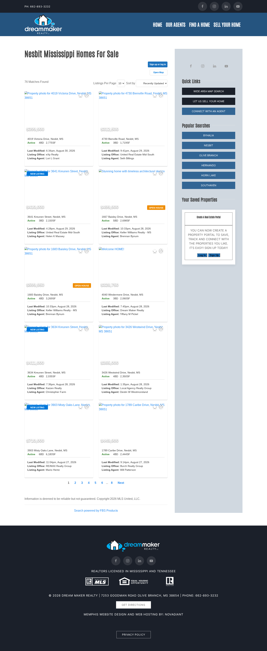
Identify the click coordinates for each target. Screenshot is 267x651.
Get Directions (133, 604)
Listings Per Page (104, 83)
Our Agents (175, 24)
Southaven (208, 185)
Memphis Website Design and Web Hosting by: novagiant (133, 614)
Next (121, 482)
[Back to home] (44, 24)
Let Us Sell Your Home (208, 101)
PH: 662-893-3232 (37, 6)
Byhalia (208, 135)
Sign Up (214, 255)
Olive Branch (208, 155)
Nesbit (208, 145)
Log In (202, 255)
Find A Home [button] (199, 24)
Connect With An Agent (208, 111)
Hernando (208, 165)
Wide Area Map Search (208, 91)
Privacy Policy (133, 634)
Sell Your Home (227, 24)
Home (157, 24)
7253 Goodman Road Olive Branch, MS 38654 (140, 595)
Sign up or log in (157, 64)
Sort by (130, 83)
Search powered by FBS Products (96, 510)
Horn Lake (208, 175)
